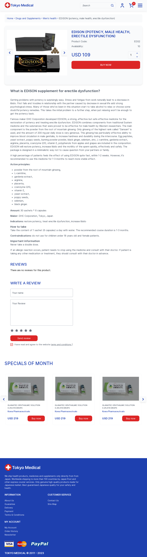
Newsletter (10, 535)
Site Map (52, 504)
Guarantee (10, 504)
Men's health (50, 18)
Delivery (9, 507)
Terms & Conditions (14, 515)
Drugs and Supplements (28, 18)
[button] (10, 53)
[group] (37, 52)
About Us (9, 500)
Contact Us (53, 500)
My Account (13, 521)
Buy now (105, 64)
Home (10, 18)
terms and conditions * (62, 344)
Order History (11, 531)
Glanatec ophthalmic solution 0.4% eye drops (24, 406)
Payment (9, 511)
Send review (24, 338)
